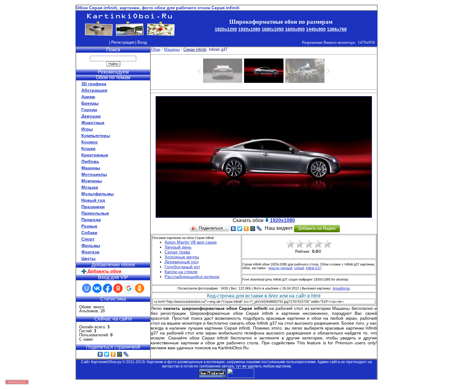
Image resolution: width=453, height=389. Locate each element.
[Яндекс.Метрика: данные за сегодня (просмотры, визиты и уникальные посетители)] (240, 373)
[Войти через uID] (86, 288)
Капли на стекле (181, 271)
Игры (87, 129)
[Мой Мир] (119, 354)
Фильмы (90, 245)
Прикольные (95, 213)
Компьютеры (95, 135)
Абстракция (94, 90)
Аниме (88, 96)
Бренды (90, 103)
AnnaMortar (341, 288)
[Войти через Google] (129, 288)
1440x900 (316, 29)
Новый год (93, 200)
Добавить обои (103, 271)
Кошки (88, 148)
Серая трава (177, 251)
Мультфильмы (97, 193)
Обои (155, 49)
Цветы (88, 258)
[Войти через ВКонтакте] (97, 288)
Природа (91, 219)
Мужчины (91, 180)
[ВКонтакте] (100, 354)
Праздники (93, 206)
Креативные (94, 154)
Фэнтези (90, 251)
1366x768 (337, 29)
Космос (89, 142)
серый (299, 268)
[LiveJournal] (126, 354)
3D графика (93, 83)
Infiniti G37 (313, 268)
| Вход (141, 42)
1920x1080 (249, 29)
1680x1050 (273, 29)
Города (89, 109)
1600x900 (295, 29)
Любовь (90, 161)
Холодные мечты (182, 256)
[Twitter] (107, 354)
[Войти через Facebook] (107, 288)
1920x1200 (226, 29)
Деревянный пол (181, 261)
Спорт (88, 239)
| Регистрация (121, 42)
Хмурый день (178, 247)
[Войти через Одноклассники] (139, 288)
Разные (89, 226)
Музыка (89, 187)
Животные (92, 122)
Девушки (91, 116)
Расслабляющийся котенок (192, 276)
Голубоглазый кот (182, 266)
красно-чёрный (280, 268)
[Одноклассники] (113, 354)
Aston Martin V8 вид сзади (191, 242)
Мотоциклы (94, 174)
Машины (90, 167)
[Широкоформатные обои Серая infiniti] (264, 216)
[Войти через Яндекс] (118, 288)
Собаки (89, 232)
